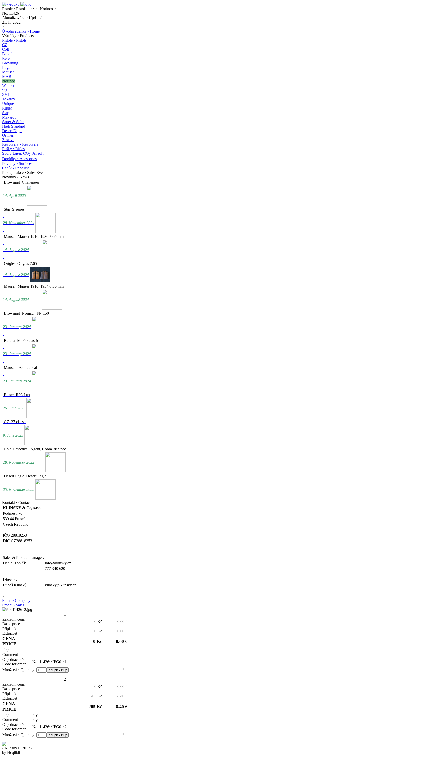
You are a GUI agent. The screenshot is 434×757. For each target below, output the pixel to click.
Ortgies (8, 135)
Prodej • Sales (13, 605)
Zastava (8, 140)
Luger (7, 67)
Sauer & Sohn (13, 122)
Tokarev (8, 99)
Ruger (7, 108)
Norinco (8, 81)
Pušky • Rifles (13, 149)
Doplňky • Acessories (19, 159)
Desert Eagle (12, 131)
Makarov (9, 117)
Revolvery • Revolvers (20, 144)
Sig (4, 90)
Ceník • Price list (15, 168)
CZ (4, 45)
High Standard (13, 126)
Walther (8, 85)
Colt (5, 49)
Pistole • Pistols (14, 40)
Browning (10, 63)
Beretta (7, 58)
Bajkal (7, 54)
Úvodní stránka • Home (21, 31)
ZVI (5, 94)
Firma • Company (16, 600)
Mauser (8, 72)
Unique (8, 103)
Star (5, 113)
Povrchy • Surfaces (17, 163)
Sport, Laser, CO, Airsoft (22, 153)
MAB (6, 76)
